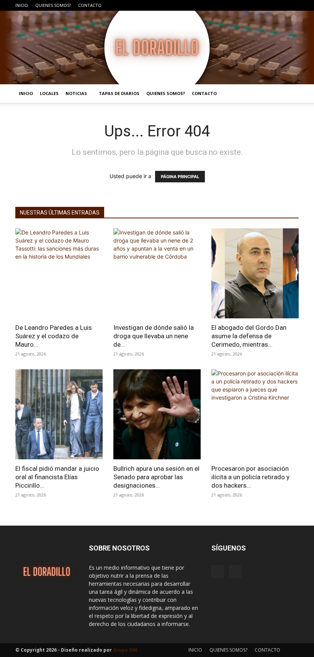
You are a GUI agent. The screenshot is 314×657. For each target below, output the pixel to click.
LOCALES (49, 93)
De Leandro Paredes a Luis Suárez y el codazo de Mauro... (53, 336)
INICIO (21, 5)
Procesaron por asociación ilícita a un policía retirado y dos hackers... (250, 477)
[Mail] (293, 5)
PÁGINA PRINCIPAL (180, 176)
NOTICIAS (76, 93)
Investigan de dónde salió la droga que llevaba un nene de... (153, 336)
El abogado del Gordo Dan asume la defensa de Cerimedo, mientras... (248, 336)
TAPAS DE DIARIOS (119, 93)
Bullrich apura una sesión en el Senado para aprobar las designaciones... (156, 477)
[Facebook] (280, 5)
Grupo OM (125, 650)
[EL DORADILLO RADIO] (157, 47)
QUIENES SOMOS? (53, 5)
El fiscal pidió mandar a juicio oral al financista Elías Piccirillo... (57, 477)
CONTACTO (89, 5)
